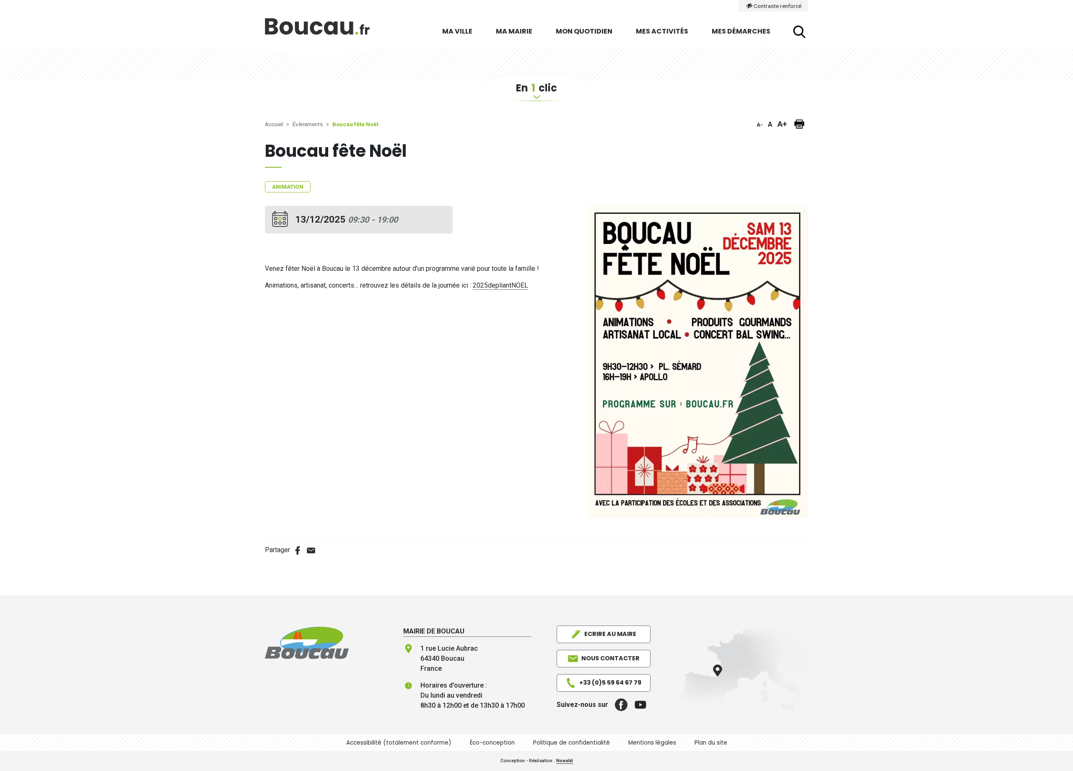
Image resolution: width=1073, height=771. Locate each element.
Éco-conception (492, 743)
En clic (536, 88)
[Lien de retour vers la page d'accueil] (307, 642)
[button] (617, 704)
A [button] (770, 124)
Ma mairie (514, 31)
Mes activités (662, 31)
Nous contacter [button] (610, 658)
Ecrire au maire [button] (610, 634)
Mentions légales (652, 743)
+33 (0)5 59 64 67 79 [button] (610, 682)
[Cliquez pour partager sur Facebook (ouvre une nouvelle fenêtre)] (297, 550)
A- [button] (760, 125)
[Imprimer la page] (799, 124)
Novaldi (564, 760)
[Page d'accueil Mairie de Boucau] (317, 32)
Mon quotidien (584, 31)
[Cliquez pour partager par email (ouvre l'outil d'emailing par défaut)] (311, 550)
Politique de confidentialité (571, 743)
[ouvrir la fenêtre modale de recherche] (799, 32)
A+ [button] (782, 124)
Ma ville (457, 31)
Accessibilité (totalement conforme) (398, 743)
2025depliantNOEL (500, 285)
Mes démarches (741, 31)
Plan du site (711, 743)
